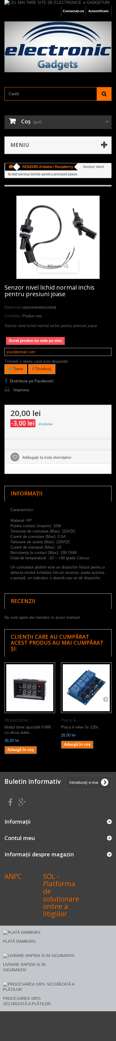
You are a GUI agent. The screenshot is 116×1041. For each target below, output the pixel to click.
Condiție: (12, 316)
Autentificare (98, 11)
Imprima (21, 390)
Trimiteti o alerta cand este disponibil (36, 361)
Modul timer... (18, 720)
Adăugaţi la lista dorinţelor (46, 457)
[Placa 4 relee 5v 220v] (86, 687)
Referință (12, 307)
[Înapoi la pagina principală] (10, 167)
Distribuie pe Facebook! (32, 381)
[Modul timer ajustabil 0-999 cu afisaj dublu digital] (29, 687)
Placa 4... (69, 720)
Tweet (17, 369)
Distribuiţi (42, 369)
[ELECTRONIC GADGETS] (58, 46)
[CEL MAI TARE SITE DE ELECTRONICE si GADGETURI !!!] (58, 3)
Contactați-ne (73, 11)
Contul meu (19, 837)
